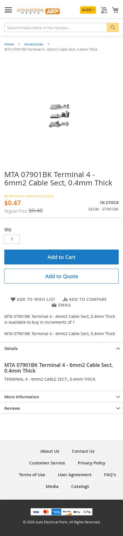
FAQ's (110, 475)
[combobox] (61, 27)
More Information (21, 396)
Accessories (34, 44)
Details (11, 348)
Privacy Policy (91, 463)
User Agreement (75, 475)
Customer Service (47, 463)
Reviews (12, 408)
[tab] (61, 348)
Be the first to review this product (29, 196)
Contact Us (83, 451)
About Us (49, 451)
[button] (88, 10)
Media (52, 486)
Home (9, 44)
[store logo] (38, 10)
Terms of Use (32, 475)
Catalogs (80, 486)
